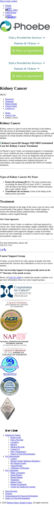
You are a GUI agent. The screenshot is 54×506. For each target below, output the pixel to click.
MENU (3, 95)
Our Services (34, 37)
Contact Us (10, 108)
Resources (9, 99)
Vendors (8, 493)
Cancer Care (10, 115)
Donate (8, 5)
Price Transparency (18, 451)
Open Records (11, 491)
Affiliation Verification (19, 468)
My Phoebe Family (18, 463)
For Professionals (12, 456)
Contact (8, 15)
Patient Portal (10, 12)
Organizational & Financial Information (21, 496)
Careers (8, 8)
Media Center (16, 482)
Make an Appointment (29, 50)
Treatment (9, 101)
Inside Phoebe (16, 475)
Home (7, 113)
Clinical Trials (11, 106)
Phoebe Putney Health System (19, 503)
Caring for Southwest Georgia (22, 487)
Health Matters (16, 477)
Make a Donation (17, 473)
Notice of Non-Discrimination (22, 454)
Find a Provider (18, 37)
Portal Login (15, 437)
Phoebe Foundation (18, 484)
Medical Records (17, 447)
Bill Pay (13, 10)
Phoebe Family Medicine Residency (25, 461)
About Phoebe (16, 466)
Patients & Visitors (25, 43)
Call (2, 250)
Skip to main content (8, 1)
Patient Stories (11, 104)
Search (11, 17)
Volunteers (14, 480)
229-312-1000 (15, 277)
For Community (11, 470)
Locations (14, 442)
